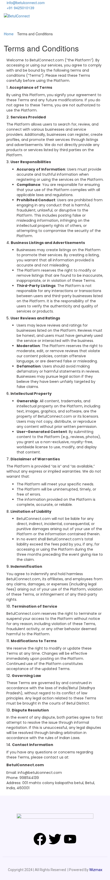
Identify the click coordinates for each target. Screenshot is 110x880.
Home (9, 33)
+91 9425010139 (20, 7)
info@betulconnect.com (26, 2)
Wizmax (95, 870)
